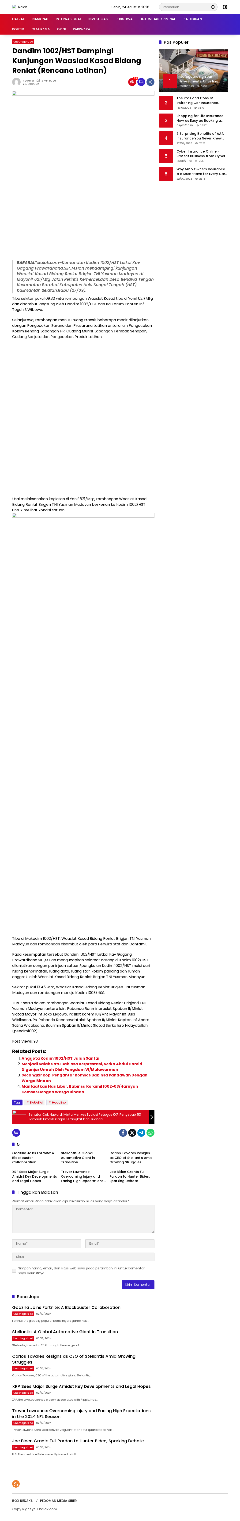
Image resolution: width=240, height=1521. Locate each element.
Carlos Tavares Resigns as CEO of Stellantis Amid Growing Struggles (131, 1158)
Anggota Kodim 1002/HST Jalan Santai (60, 1058)
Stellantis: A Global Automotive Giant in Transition (78, 1158)
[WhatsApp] (150, 1133)
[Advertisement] (83, 225)
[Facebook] (123, 1133)
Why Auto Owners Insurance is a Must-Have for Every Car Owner (200, 171)
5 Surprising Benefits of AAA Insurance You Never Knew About (200, 136)
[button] (213, 7)
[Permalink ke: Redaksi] (17, 82)
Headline (59, 1102)
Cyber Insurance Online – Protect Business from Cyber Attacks (200, 153)
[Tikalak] (19, 6)
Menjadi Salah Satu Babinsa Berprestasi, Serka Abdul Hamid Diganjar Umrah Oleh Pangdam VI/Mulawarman (82, 1066)
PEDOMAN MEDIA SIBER (58, 1500)
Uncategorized (23, 41)
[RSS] (16, 1484)
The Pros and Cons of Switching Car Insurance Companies (197, 100)
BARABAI (36, 1102)
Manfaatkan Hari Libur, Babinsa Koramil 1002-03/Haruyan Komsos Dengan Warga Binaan (80, 1089)
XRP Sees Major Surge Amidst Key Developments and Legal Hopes (34, 1176)
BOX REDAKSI (23, 1500)
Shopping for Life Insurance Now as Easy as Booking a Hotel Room (199, 118)
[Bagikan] (150, 82)
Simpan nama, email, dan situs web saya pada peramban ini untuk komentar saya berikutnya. (81, 1270)
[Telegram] (141, 1133)
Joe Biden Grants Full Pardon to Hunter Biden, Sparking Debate (129, 1176)
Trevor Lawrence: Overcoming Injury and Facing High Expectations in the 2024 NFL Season (82, 1176)
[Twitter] (132, 1133)
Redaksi (28, 80)
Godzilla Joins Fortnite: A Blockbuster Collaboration (33, 1158)
